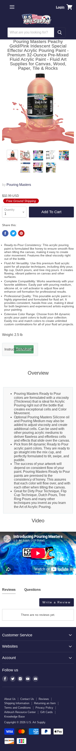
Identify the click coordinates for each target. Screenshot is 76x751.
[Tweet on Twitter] (13, 233)
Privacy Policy (44, 707)
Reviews (44, 699)
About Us (10, 699)
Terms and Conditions (17, 707)
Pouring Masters (19, 184)
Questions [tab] (32, 589)
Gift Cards (46, 712)
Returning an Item (45, 703)
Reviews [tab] (9, 589)
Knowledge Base (14, 716)
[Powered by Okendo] (12, 603)
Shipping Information (16, 703)
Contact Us (27, 699)
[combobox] (31, 32)
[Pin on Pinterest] (21, 233)
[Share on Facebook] (5, 233)
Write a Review (56, 602)
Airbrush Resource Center (20, 712)
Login (60, 7)
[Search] (59, 32)
